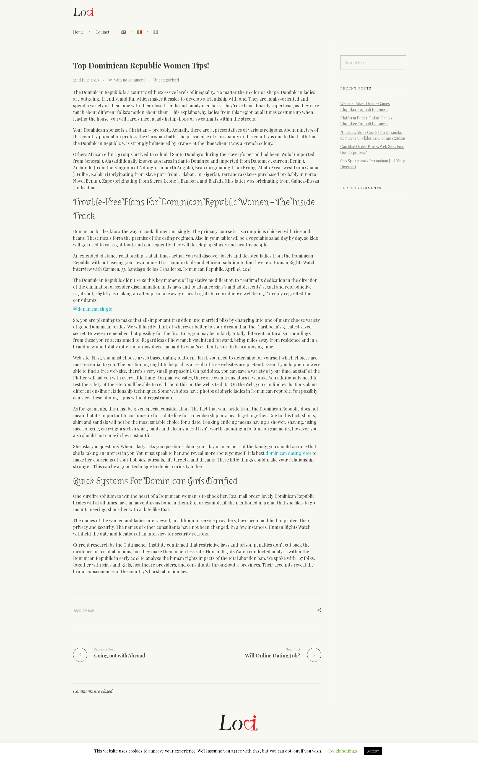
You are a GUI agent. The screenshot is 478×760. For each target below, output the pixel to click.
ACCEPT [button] (373, 751)
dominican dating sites (288, 453)
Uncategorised (166, 80)
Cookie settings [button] (342, 751)
